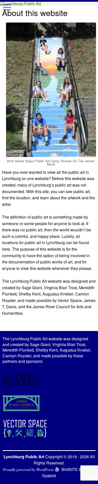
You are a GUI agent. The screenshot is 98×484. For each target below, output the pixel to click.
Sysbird (49, 475)
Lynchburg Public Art (24, 456)
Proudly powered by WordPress (28, 469)
